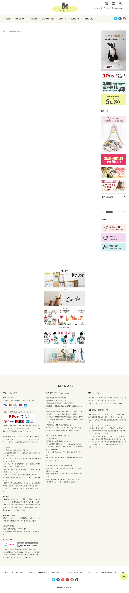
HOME (6, 21)
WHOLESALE (87, 21)
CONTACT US (74, 21)
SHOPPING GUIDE (46, 21)
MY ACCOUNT (120, 572)
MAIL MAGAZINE (107, 572)
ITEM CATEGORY (19, 21)
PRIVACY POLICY (92, 572)
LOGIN (108, 8)
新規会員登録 (118, 8)
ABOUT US (61, 21)
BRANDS (33, 21)
